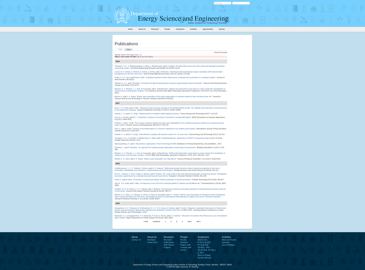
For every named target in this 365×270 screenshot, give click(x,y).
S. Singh (130, 123)
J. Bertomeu (164, 72)
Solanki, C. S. (120, 114)
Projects (167, 247)
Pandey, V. (119, 123)
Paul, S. (118, 129)
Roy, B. (117, 174)
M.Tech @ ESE (204, 242)
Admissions (202, 240)
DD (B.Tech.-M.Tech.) (207, 250)
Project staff (185, 245)
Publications (169, 242)
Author (123, 55)
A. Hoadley (170, 66)
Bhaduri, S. (119, 89)
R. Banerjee (132, 148)
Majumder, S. (120, 216)
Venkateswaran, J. (122, 168)
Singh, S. (118, 78)
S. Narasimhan (139, 144)
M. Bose (129, 180)
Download (151, 240)
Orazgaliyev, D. (120, 208)
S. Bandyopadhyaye (168, 138)
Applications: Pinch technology (158, 144)
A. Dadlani (171, 208)
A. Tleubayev (132, 208)
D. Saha (126, 159)
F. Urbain (126, 72)
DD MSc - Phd (204, 247)
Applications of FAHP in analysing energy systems (196, 138)
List (120, 50)
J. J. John (136, 89)
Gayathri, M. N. (120, 189)
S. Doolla (125, 117)
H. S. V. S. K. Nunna (158, 208)
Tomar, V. (118, 180)
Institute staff (185, 247)
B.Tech (200, 253)
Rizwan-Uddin (139, 78)
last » (199, 221)
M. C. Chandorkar (140, 117)
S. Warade (128, 89)
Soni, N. (118, 117)
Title (128, 55)
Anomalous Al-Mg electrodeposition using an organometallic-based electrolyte (171, 83)
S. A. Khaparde (145, 216)
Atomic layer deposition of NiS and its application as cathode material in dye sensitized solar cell (174, 97)
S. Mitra (146, 66)
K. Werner (144, 168)
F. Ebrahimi (135, 83)
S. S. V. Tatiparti (141, 189)
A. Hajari (137, 174)
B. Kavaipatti (146, 89)
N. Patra (152, 195)
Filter (128, 50)
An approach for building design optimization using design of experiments (167, 148)
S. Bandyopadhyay (135, 66)
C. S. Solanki (135, 168)
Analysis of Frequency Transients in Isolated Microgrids (169, 117)
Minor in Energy (204, 255)
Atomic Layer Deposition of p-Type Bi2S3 (160, 159)
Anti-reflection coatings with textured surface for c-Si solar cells (163, 134)
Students (184, 242)
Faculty (183, 240)
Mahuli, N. (118, 97)
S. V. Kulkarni (175, 216)
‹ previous (156, 221)
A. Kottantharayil (161, 89)
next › (190, 221)
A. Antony (143, 72)
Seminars (226, 242)
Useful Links (152, 242)
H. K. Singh (133, 114)
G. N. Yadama (157, 168)
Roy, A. (117, 108)
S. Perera (162, 216)
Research (168, 240)
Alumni (183, 250)
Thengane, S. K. (121, 66)
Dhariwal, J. (119, 148)
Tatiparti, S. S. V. (121, 83)
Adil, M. (117, 183)
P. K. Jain (125, 78)
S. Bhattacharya (156, 66)
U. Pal (131, 174)
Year (137, 55)
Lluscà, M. (118, 72)
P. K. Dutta (125, 108)
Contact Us (136, 240)
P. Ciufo (155, 216)
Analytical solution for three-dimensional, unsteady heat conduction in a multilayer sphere (180, 78)
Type (132, 55)
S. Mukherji (156, 189)
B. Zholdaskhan (144, 208)
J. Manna (124, 174)
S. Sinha (144, 195)
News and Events (229, 240)
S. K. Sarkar (131, 97)
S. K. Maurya (135, 195)
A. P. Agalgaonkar (132, 216)
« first (146, 221)
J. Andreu (151, 72)
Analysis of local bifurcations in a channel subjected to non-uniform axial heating (164, 129)
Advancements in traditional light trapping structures (159, 114)
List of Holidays (228, 245)
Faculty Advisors (204, 258)
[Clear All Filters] (146, 57)
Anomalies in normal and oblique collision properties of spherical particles (162, 180)
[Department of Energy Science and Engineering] (122, 22)
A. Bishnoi (146, 174)
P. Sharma (158, 174)
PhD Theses (169, 245)
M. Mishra (130, 189)
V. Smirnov (135, 72)
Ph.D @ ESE (203, 245)
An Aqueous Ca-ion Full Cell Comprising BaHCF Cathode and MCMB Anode (170, 183)
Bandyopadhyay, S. (122, 144)
